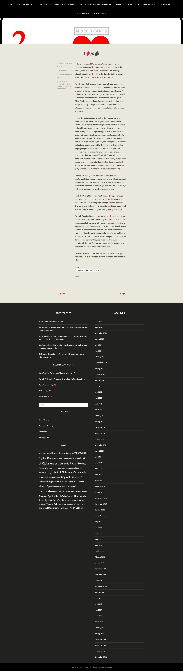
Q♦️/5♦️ (61, 294)
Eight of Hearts (63, 458)
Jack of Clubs (61, 472)
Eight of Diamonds (48, 458)
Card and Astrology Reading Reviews (95, 4)
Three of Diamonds (64, 504)
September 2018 (101, 657)
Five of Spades (45, 468)
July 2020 (98, 528)
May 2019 (98, 610)
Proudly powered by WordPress (81, 667)
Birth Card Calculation (64, 4)
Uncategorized (100, 14)
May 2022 (98, 398)
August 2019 (99, 592)
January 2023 (99, 369)
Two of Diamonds (49, 508)
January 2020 (100, 563)
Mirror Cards (91, 31)
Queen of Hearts (57, 491)
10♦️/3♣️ (121, 294)
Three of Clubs (52, 504)
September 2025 (101, 333)
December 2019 (100, 569)
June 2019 (98, 604)
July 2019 (98, 598)
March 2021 (99, 480)
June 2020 (98, 533)
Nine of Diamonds (76, 481)
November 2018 (100, 645)
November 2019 (100, 575)
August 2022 (99, 380)
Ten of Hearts (78, 500)
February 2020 (100, 557)
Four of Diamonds (68, 468)
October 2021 (99, 439)
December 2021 (100, 427)
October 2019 (100, 581)
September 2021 (101, 445)
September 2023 (101, 363)
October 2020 (100, 510)
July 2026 (98, 321)
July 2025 (98, 345)
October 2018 (100, 651)
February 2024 (100, 357)
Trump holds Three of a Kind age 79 (63, 373)
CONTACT (129, 4)
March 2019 (99, 622)
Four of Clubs (56, 468)
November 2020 (101, 504)
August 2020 (99, 522)
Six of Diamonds (76, 496)
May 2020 (98, 539)
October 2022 (100, 374)
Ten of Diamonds (69, 500)
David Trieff (63, 70)
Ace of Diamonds (53, 453)
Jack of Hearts (44, 477)
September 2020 (101, 516)
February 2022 (100, 416)
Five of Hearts (77, 463)
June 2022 (98, 392)
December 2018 (100, 639)
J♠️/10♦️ (53, 385)
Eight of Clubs (78, 452)
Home (118, 4)
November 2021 (100, 433)
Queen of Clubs (59, 486)
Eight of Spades (74, 458)
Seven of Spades (47, 496)
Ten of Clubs (58, 500)
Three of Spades (75, 504)
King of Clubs (68, 477)
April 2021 (98, 475)
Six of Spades (62, 89)
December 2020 (101, 498)
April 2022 (98, 404)
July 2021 (98, 457)
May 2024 (98, 351)
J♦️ (51, 397)
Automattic (107, 667)
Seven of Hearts (82, 491)
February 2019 (100, 628)
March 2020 (99, 551)
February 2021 (100, 486)
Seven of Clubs (70, 491)
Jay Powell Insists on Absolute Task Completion (68, 379)
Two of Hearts (62, 508)
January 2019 (99, 634)
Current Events (82, 14)
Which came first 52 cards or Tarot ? (51, 321)
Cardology (43, 4)
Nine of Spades (47, 486)
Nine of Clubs (65, 482)
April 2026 (98, 327)
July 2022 (98, 386)
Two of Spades (76, 507)
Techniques (165, 4)
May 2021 (98, 469)
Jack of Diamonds (77, 472)
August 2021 (99, 451)
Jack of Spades (55, 477)
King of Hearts (54, 481)
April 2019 (98, 616)
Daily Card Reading (146, 4)
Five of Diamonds (59, 463)
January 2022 (99, 422)
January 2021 (99, 492)
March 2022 (99, 410)
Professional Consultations (21, 4)
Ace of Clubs (42, 453)
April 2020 (99, 545)
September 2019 (101, 586)
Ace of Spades (66, 453)
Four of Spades (49, 473)
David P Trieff (43, 379)
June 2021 (98, 463)
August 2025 (99, 339)
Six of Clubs (67, 86)
